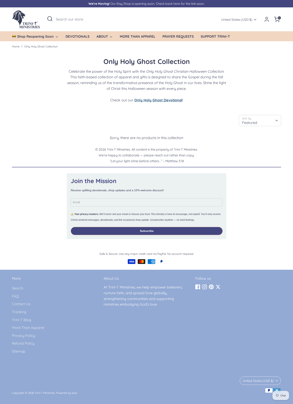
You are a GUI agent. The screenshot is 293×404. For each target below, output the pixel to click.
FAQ (15, 296)
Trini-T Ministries (45, 392)
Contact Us (21, 304)
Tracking (19, 312)
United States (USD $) (236, 20)
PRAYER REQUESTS (178, 36)
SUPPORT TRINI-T (215, 36)
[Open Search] (50, 19)
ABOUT (102, 36)
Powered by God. (66, 392)
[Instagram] (204, 286)
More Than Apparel (28, 327)
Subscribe (147, 230)
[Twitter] (218, 286)
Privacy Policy (23, 335)
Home (16, 46)
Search (17, 288)
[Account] (267, 19)
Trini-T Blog (21, 320)
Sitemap (19, 351)
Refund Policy (23, 343)
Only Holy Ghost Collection (41, 46)
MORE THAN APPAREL (137, 36)
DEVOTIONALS (77, 36)
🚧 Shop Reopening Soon (33, 36)
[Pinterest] (211, 286)
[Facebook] (197, 286)
